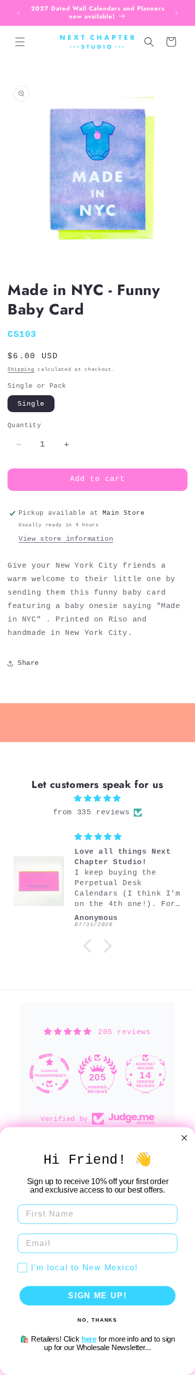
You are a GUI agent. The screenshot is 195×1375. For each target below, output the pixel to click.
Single (31, 404)
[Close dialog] (184, 1138)
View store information (65, 539)
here (89, 1339)
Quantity (24, 425)
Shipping (21, 369)
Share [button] (28, 663)
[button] (20, 42)
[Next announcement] (177, 13)
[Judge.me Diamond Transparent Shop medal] (50, 1073)
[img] (98, 798)
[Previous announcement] (19, 13)
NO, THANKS (98, 1319)
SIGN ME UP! (97, 1295)
